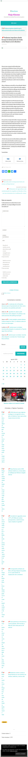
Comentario (5, 211)
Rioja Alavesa (14, 14)
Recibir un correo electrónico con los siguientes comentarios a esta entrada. (7, 264)
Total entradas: (6, 737)
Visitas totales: (6, 733)
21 (17, 373)
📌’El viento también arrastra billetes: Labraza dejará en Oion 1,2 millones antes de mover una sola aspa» (14, 321)
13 (14, 370)
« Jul (3, 383)
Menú (15, 23)
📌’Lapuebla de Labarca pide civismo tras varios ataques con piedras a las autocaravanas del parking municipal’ (13, 313)
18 (7, 373)
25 (7, 376)
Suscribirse (21, 353)
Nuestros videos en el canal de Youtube (14, 403)
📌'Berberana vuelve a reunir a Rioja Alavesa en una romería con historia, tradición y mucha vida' (17, 674)
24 (3, 376)
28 (17, 376)
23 (24, 373)
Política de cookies (13, 751)
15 (21, 370)
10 (3, 370)
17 (3, 373)
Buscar (3, 344)
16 (24, 370)
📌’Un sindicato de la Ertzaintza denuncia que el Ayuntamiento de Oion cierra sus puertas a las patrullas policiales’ (13, 306)
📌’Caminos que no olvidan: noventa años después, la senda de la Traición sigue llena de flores (14, 329)
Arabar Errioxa (14, 290)
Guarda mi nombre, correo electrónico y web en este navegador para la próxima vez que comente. (7, 251)
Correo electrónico (5, 237)
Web (3, 240)
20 (14, 373)
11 (7, 370)
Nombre (4, 230)
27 (14, 376)
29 (21, 376)
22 (21, 373)
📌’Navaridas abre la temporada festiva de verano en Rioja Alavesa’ (13, 182)
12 (10, 370)
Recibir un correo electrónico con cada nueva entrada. (7, 275)
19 (10, 373)
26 (10, 376)
